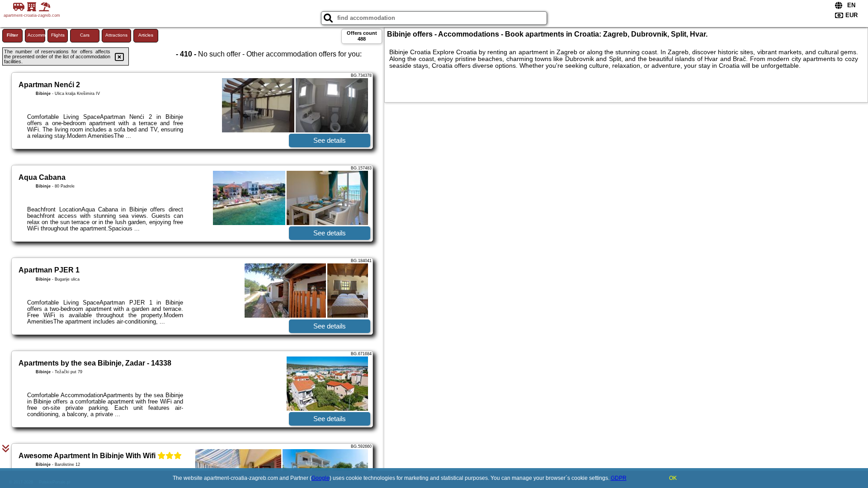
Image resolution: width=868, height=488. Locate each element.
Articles (145, 35)
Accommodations (36, 35)
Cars (85, 35)
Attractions (116, 35)
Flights (58, 35)
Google (320, 478)
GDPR (619, 478)
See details (329, 140)
